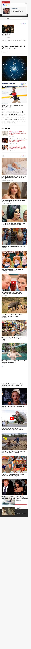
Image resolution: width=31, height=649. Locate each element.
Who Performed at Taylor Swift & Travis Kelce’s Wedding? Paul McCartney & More (18, 140)
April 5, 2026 (5, 52)
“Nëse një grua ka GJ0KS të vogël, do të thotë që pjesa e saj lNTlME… (17, 133)
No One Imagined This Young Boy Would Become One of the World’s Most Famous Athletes (17, 147)
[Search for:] (14, 18)
